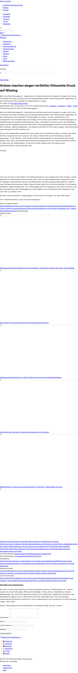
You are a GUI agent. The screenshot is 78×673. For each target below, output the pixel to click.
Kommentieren (12, 211)
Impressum (7, 665)
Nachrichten (7, 41)
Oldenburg (7, 44)
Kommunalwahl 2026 (21, 554)
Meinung (6, 54)
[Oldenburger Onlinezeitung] (10, 637)
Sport (5, 59)
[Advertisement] (39, 163)
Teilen (19, 211)
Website (3, 629)
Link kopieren (25, 211)
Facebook (6, 14)
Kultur (5, 56)
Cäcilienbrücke (45, 554)
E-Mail (75, 106)
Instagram (6, 16)
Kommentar (4, 617)
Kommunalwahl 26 (9, 46)
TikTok (5, 21)
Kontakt (6, 10)
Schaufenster (10, 61)
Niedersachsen (8, 49)
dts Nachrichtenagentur (19, 103)
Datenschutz (7, 668)
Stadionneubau (34, 554)
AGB (4, 670)
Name (2, 621)
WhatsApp (6, 24)
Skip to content (5, 1)
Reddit (69, 106)
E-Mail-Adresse (6, 625)
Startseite (3, 211)
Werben (6, 8)
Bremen (6, 51)
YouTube (6, 19)
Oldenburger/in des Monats (13, 5)
